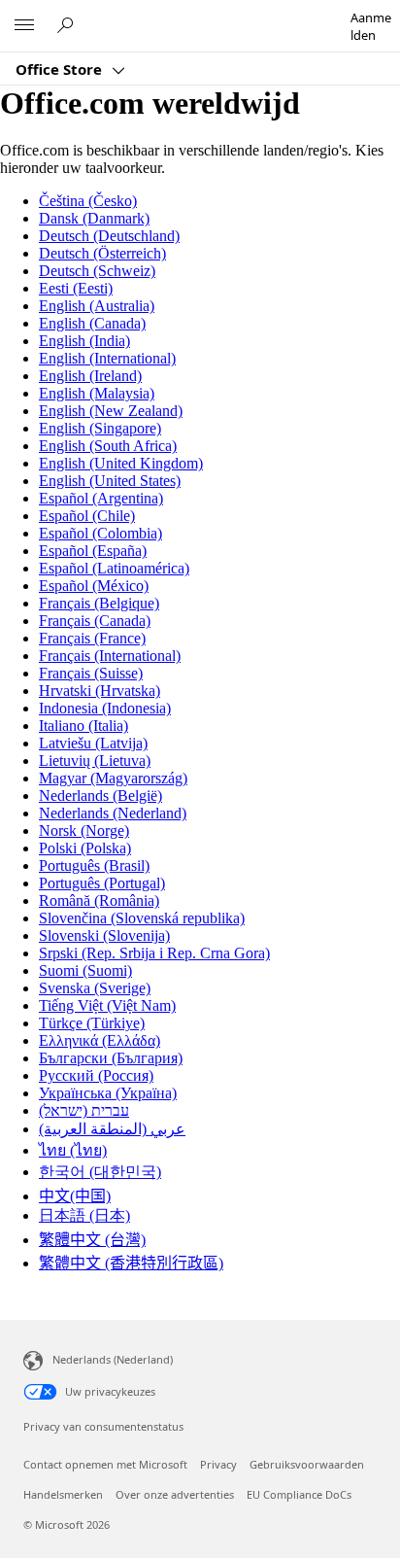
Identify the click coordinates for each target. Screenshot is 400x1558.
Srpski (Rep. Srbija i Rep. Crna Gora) (154, 953)
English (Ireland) (90, 375)
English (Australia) (96, 305)
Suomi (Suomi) (85, 970)
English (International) (107, 358)
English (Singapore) (100, 428)
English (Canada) (92, 323)
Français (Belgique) (99, 603)
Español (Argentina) (101, 498)
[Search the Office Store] (67, 25)
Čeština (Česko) (88, 200)
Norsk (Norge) (84, 830)
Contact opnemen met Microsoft (105, 1464)
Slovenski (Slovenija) (104, 935)
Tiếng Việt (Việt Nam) (107, 1005)
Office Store (61, 69)
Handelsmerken (63, 1494)
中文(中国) (75, 1196)
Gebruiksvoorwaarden (307, 1464)
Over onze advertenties (175, 1494)
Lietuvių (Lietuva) (94, 760)
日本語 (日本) (84, 1215)
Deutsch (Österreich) (102, 253)
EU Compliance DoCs (299, 1494)
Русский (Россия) (96, 1075)
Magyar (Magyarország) (113, 778)
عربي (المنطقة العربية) (112, 1129)
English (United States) (110, 480)
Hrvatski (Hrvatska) (99, 690)
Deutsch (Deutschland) (109, 235)
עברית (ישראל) (84, 1110)
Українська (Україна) (108, 1093)
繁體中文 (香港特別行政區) (131, 1263)
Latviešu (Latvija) (93, 743)
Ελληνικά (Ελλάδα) (99, 1040)
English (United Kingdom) (121, 463)
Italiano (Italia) (83, 725)
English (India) (84, 340)
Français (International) (110, 655)
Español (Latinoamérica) (114, 568)
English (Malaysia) (96, 393)
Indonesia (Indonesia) (105, 708)
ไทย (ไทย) (73, 1150)
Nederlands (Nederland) (112, 813)
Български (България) (111, 1058)
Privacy (218, 1464)
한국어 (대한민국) (100, 1171)
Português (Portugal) (102, 883)
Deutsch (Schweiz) (97, 270)
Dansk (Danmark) (94, 218)
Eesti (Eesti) (76, 288)
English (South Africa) (108, 445)
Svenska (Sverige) (94, 988)
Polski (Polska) (85, 848)
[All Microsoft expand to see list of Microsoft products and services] (24, 26)
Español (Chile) (87, 515)
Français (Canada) (94, 620)
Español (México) (94, 585)
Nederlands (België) (100, 795)
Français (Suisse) (91, 673)
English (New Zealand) (111, 410)
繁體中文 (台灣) (92, 1239)
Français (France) (92, 638)
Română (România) (99, 900)
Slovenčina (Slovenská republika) (142, 918)
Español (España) (93, 550)
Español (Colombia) (100, 533)
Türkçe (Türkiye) (92, 1023)
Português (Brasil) (94, 865)
